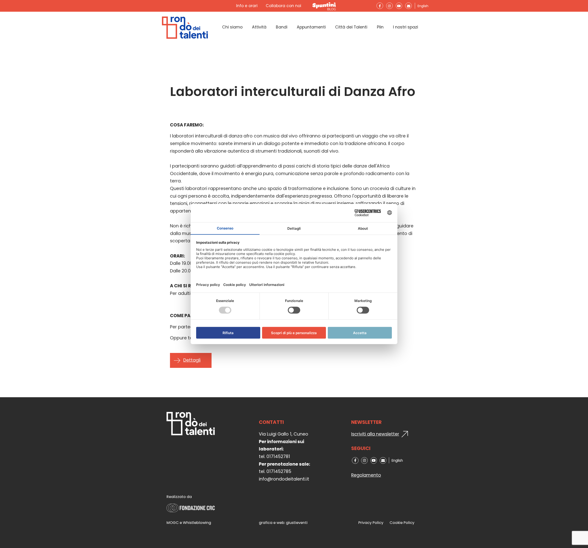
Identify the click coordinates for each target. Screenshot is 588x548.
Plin (380, 27)
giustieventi (297, 522)
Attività (259, 27)
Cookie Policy (402, 522)
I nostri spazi (405, 27)
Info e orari (246, 5)
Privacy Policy (370, 522)
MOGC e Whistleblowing (189, 522)
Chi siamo (232, 27)
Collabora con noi (283, 5)
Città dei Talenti (351, 27)
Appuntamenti (311, 27)
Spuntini (325, 6)
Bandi (281, 27)
